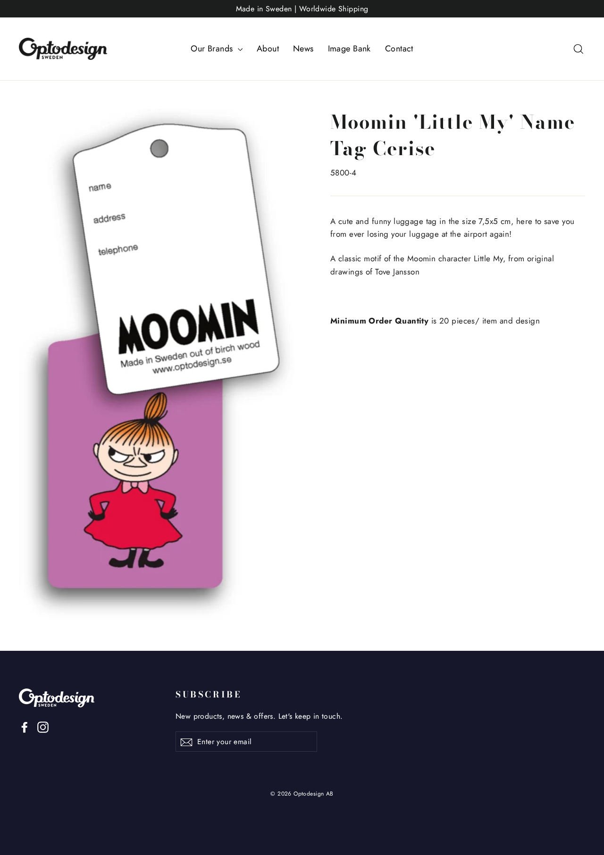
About (268, 48)
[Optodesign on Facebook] (24, 726)
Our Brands (213, 48)
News (303, 48)
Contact (399, 48)
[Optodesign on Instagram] (43, 726)
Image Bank (349, 48)
